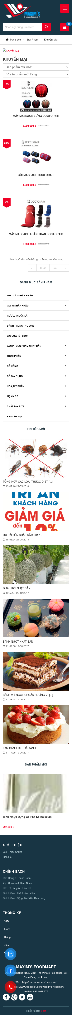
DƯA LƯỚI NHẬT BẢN (16, 588)
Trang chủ (15, 39)
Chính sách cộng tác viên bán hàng (24, 898)
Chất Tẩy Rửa (15, 406)
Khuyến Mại (51, 39)
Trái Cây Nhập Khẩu (20, 295)
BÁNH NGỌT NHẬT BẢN (18, 641)
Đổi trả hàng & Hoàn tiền (17, 888)
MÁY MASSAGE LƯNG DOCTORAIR (36, 116)
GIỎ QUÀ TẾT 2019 (17, 335)
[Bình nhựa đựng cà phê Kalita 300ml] (36, 793)
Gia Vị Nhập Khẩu (18, 305)
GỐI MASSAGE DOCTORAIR (36, 175)
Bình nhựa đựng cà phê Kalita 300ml (27, 817)
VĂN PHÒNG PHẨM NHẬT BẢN (24, 346)
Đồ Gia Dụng (15, 376)
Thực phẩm (14, 356)
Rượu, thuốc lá (17, 315)
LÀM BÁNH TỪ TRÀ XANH (19, 748)
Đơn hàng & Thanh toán (17, 878)
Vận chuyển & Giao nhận (17, 883)
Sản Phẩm (32, 39)
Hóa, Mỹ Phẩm (15, 386)
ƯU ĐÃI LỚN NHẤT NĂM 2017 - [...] (24, 535)
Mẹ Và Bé (12, 396)
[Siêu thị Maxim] (22, 11)
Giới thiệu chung (12, 852)
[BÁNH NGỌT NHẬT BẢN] (36, 618)
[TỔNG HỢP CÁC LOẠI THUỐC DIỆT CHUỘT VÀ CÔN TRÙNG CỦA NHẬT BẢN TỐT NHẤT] (36, 458)
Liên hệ (7, 857)
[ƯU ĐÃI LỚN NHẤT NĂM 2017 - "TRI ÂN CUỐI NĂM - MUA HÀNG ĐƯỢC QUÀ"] (36, 511)
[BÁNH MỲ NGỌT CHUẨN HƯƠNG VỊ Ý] (36, 671)
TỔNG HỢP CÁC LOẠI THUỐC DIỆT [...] (28, 481)
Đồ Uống (12, 366)
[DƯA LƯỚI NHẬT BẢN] (36, 564)
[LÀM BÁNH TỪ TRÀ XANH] (36, 724)
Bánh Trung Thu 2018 (20, 325)
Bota (43, 1010)
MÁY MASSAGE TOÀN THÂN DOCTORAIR (36, 234)
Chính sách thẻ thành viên (19, 893)
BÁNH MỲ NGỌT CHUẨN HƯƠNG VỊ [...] (28, 695)
